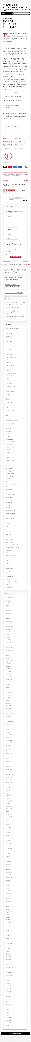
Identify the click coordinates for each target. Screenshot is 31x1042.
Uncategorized (16, 173)
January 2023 (9, 711)
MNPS (7, 457)
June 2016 (8, 917)
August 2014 (9, 975)
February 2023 (9, 708)
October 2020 (9, 779)
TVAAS (8, 571)
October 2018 (9, 843)
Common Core (9, 383)
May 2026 (8, 605)
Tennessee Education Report (16, 6)
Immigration (8, 426)
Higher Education (10, 423)
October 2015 (9, 938)
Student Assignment (10, 513)
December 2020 (9, 774)
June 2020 (8, 790)
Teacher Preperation (10, 537)
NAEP (7, 465)
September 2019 (9, 814)
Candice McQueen (10, 365)
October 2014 (9, 970)
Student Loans (9, 515)
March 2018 (8, 861)
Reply (25, 200)
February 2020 (9, 801)
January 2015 (9, 962)
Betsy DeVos (9, 346)
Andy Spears (7, 29)
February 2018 (9, 864)
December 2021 (9, 745)
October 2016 (9, 906)
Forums (7, 415)
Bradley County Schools (11, 357)
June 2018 (8, 853)
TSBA (7, 566)
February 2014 (9, 991)
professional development (11, 484)
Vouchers (8, 579)
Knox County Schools (11, 441)
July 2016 (8, 914)
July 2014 (8, 978)
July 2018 (8, 851)
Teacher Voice (9, 542)
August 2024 (9, 661)
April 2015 (8, 954)
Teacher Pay (8, 531)
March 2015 (8, 956)
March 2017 (8, 893)
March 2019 (8, 830)
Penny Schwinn (9, 476)
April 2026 (8, 608)
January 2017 (9, 898)
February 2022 (9, 740)
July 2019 (8, 819)
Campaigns (8, 362)
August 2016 (9, 912)
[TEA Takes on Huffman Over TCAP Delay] (9, 142)
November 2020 (9, 777)
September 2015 (9, 941)
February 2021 (9, 769)
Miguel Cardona (9, 455)
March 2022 (8, 737)
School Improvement (10, 494)
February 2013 (9, 1023)
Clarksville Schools (10, 375)
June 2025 (8, 634)
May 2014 (8, 983)
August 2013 (9, 1007)
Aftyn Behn (8, 331)
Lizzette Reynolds (10, 447)
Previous (6, 180)
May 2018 (8, 856)
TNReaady (8, 560)
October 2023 (9, 687)
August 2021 (9, 756)
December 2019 (9, 806)
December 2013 (9, 996)
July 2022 (8, 727)
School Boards (9, 489)
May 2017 (8, 888)
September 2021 (9, 753)
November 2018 (9, 840)
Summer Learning (10, 518)
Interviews (8, 431)
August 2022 (9, 724)
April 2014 (8, 986)
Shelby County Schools (11, 510)
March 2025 (8, 642)
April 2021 (8, 764)
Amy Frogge (9, 336)
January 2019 (9, 835)
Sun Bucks (8, 523)
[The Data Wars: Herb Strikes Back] (21, 143)
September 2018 (9, 845)
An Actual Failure (6, 159)
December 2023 (9, 682)
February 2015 (9, 959)
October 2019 (9, 811)
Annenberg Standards (11, 338)
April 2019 (8, 827)
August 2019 (9, 816)
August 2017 (9, 880)
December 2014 (9, 964)
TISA (7, 558)
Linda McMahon (9, 444)
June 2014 (8, 980)
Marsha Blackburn (10, 452)
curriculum (8, 394)
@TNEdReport (14, 126)
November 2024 (9, 653)
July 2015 (8, 946)
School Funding (9, 492)
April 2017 (8, 890)
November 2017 (9, 872)
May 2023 (8, 700)
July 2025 (8, 631)
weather (7, 584)
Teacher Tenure (9, 539)
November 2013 (9, 999)
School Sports (9, 502)
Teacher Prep (9, 534)
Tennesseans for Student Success (13, 545)
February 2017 (9, 896)
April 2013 (8, 1017)
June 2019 (8, 822)
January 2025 (9, 647)
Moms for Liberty (10, 460)
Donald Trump (9, 402)
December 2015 (9, 933)
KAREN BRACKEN (10, 190)
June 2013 (8, 1012)
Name (10, 229)
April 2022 (8, 735)
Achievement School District (12, 328)
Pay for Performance (10, 473)
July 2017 (8, 882)
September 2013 (9, 1004)
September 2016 (9, 909)
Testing (7, 552)
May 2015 (8, 951)
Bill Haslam (8, 349)
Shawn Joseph (9, 508)
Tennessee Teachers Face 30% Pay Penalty (15, 302)
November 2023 (9, 684)
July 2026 (8, 600)
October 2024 (9, 655)
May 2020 (8, 793)
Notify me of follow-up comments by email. (16, 250)
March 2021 (8, 766)
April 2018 (8, 859)
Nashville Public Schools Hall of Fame (14, 304)
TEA (7, 526)
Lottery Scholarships (10, 449)
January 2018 (9, 867)
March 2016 (8, 925)
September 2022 (9, 721)
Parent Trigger (9, 471)
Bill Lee (7, 352)
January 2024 (9, 679)
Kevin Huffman (6, 174)
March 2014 (8, 988)
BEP (7, 344)
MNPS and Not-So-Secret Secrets (13, 307)
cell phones (8, 368)
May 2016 (8, 919)
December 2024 (9, 650)
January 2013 (9, 1025)
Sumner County (9, 521)
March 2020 (8, 798)
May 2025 (8, 637)
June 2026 (8, 602)
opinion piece (9, 468)
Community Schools (10, 386)
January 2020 (9, 803)
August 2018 (9, 848)
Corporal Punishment (10, 391)
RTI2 (7, 486)
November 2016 (9, 904)
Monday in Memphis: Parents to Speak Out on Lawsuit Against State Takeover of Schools (15, 311)
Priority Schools (15, 174)
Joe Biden (8, 436)
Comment (10, 216)
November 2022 (9, 716)
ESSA (7, 407)
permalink (18, 175)
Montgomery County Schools (12, 463)
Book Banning (9, 354)
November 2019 (9, 809)
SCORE (8, 505)
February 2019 (9, 832)
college (7, 378)
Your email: (7, 283)
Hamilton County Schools (12, 420)
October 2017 (9, 875)
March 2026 (8, 610)
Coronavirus (8, 389)
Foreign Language (10, 412)
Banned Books (9, 341)
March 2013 (8, 1020)
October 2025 (9, 624)
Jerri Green (8, 434)
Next (26, 180)
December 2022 (9, 713)
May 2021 (8, 761)
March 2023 (8, 705)
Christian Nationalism (11, 373)
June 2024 (8, 666)
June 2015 (8, 949)
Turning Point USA (10, 568)
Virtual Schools (9, 576)
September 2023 (9, 690)
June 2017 (8, 885)
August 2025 (9, 629)
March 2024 (8, 674)
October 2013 (9, 1001)
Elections (8, 405)
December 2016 (9, 901)
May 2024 (8, 668)
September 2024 (9, 658)
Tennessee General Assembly (12, 547)
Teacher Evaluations (10, 529)
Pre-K (7, 481)
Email (10, 234)
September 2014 (9, 972)
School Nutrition (9, 497)
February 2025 (9, 645)
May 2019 (8, 824)
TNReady (8, 563)
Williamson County (10, 587)
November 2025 (9, 621)
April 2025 (8, 639)
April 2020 (8, 795)
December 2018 (9, 838)
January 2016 (9, 930)
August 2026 (9, 597)
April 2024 (8, 671)
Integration (8, 428)
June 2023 (8, 698)
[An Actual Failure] (8, 156)
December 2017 (9, 869)
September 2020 (9, 782)
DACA (7, 397)
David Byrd (8, 399)
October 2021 (9, 750)
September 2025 (9, 626)
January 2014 (9, 993)
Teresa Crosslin (9, 550)
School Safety (9, 500)
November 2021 (9, 748)
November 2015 (9, 935)
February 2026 (9, 613)
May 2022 (8, 732)
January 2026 (9, 616)
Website (10, 238)
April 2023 (8, 703)
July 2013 (8, 1009)
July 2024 (8, 663)
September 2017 (9, 877)
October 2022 (9, 719)
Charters (8, 370)
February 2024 (9, 676)
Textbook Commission (11, 555)
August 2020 (9, 785)
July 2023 (8, 695)
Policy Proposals (9, 478)
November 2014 (9, 967)
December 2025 (9, 618)
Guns (7, 418)
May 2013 (8, 1015)
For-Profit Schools (10, 410)
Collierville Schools (10, 381)
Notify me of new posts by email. (16, 254)
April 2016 (8, 922)
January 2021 (9, 772)
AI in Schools (9, 333)
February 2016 (9, 927)
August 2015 (9, 943)
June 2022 (8, 729)
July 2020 (8, 787)
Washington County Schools (12, 582)
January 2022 (9, 742)
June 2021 (8, 758)
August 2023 (9, 692)
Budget (7, 360)
